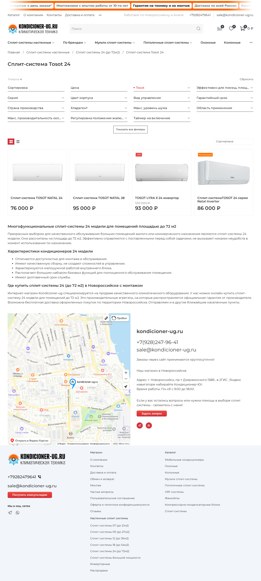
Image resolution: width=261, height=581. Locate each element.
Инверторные (100, 564)
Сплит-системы (176, 511)
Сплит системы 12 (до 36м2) (109, 538)
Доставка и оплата (79, 15)
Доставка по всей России (204, 5)
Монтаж (95, 485)
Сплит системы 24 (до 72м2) (98, 52)
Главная (14, 52)
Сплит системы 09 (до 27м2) (110, 532)
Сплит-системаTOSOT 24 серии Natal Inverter (222, 199)
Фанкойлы (172, 498)
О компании (33, 15)
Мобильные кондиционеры (184, 459)
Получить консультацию (29, 494)
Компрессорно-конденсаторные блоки (192, 504)
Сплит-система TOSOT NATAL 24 (36, 198)
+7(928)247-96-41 (157, 342)
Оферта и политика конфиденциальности (120, 504)
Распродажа (99, 570)
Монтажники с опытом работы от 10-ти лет (81, 5)
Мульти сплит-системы (113, 42)
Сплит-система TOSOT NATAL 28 (99, 198)
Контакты (54, 15)
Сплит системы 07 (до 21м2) (109, 525)
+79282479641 (200, 15)
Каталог (14, 15)
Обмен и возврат (102, 479)
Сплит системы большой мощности (115, 557)
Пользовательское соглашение (112, 498)
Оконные (208, 42)
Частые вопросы (101, 492)
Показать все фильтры (130, 129)
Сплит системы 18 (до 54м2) (109, 545)
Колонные (232, 42)
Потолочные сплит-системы (166, 42)
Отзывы (95, 511)
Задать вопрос (151, 413)
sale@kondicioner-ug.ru (235, 15)
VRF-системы (174, 492)
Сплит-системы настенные (29, 42)
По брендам (73, 42)
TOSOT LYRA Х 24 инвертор (157, 198)
